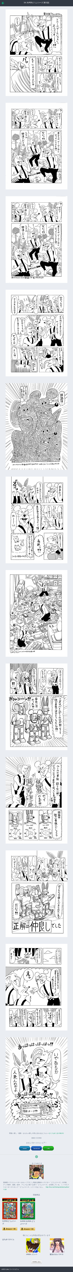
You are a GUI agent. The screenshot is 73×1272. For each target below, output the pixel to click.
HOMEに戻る (37, 1262)
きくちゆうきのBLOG (56, 1133)
